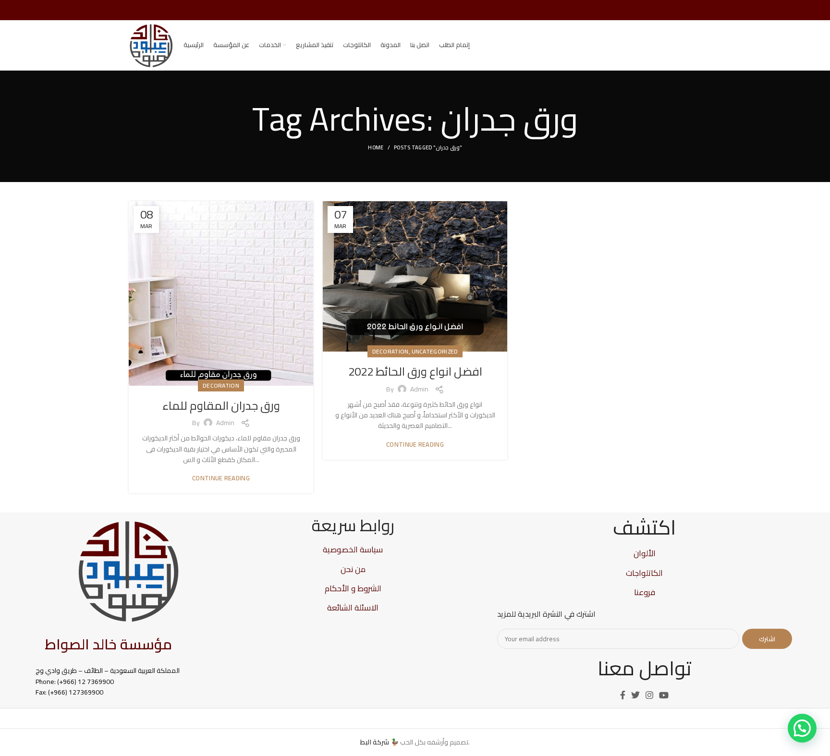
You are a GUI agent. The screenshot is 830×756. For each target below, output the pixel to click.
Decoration (221, 385)
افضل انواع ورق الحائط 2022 (415, 371)
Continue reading (221, 478)
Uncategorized (435, 351)
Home (375, 147)
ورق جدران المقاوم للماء (221, 405)
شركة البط (374, 742)
